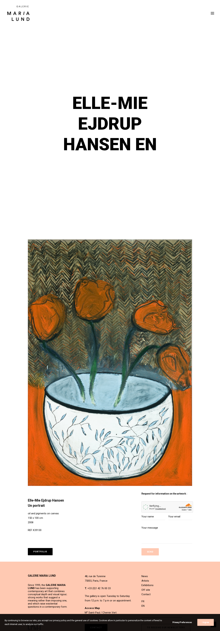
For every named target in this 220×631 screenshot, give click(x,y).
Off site (145, 589)
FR (142, 601)
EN (143, 605)
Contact (146, 594)
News (144, 576)
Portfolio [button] (40, 551)
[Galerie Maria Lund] (18, 13)
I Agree (205, 622)
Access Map (92, 608)
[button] (110, 362)
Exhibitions (147, 585)
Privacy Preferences (182, 622)
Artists (145, 580)
